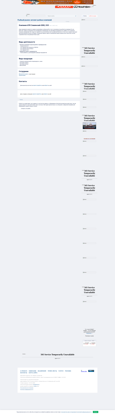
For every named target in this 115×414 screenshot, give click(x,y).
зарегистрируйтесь (37, 85)
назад (21, 99)
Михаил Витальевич (23, 74)
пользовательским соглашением (68, 412)
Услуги (60, 371)
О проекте (23, 371)
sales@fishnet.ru (36, 384)
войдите (46, 85)
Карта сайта (33, 372)
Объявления (42, 371)
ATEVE (35, 386)
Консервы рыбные (24, 62)
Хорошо (95, 411)
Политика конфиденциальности (26, 389)
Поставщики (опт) (24, 50)
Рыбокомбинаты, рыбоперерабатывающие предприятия (33, 52)
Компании (32, 371)
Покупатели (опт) (24, 46)
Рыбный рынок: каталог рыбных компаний (35, 20)
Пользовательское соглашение (26, 387)
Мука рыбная (23, 65)
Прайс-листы (52, 371)
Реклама (68, 371)
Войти (85, 15)
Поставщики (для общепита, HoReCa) (29, 47)
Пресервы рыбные (24, 64)
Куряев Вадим (22, 75)
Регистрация (93, 15)
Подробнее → (89, 333)
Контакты (23, 372)
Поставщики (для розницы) (26, 48)
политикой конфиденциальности (84, 412)
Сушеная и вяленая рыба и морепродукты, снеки (31, 61)
